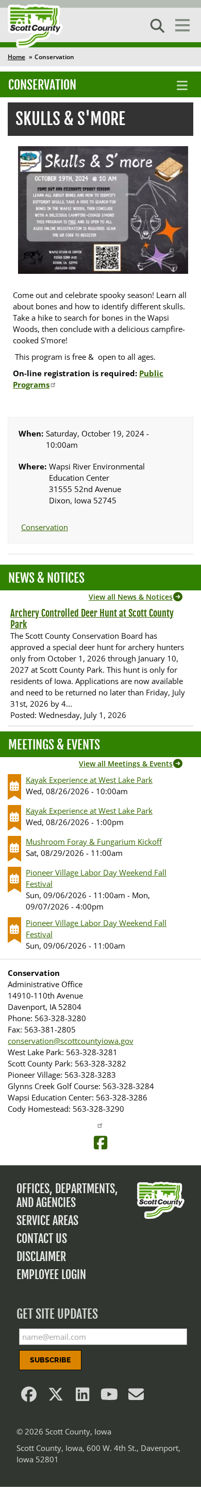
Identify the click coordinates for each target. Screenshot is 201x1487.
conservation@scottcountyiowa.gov (70, 1041)
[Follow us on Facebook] (29, 1397)
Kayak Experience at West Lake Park (89, 780)
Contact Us (41, 1239)
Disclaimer (41, 1257)
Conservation (42, 85)
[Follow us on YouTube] (109, 1397)
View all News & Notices (131, 597)
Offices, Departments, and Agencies (67, 1196)
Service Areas (47, 1221)
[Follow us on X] (55, 1397)
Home (16, 57)
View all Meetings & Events (126, 763)
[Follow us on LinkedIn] (82, 1397)
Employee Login (51, 1275)
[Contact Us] (136, 1397)
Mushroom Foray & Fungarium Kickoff (94, 841)
